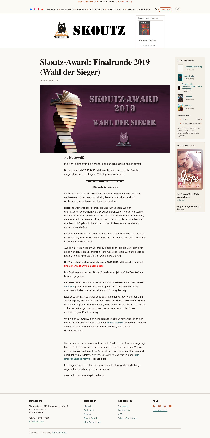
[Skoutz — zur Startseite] (89, 30)
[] (180, 68)
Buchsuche (89, 410)
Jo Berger (180, 200)
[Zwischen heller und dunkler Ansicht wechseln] (155, 9)
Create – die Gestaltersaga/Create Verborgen (192, 86)
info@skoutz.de (36, 421)
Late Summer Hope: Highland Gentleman (188, 195)
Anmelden (165, 10)
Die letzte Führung (193, 67)
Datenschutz (124, 410)
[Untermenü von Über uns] (149, 9)
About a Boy (190, 76)
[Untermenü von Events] (135, 9)
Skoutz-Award (90, 418)
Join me (187, 106)
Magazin (88, 406)
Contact (188, 97)
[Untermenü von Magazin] (57, 9)
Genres (87, 414)
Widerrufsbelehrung (127, 418)
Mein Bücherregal (92, 422)
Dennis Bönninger (189, 124)
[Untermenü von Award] (85, 9)
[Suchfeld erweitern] (178, 9)
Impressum (123, 406)
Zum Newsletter (160, 410)
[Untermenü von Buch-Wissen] (103, 9)
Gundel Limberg (147, 40)
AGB (120, 414)
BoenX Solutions (59, 432)
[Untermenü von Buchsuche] (73, 9)
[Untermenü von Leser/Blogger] (123, 9)
